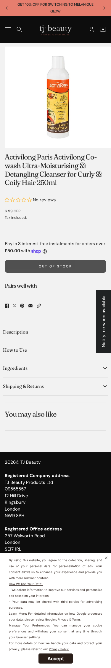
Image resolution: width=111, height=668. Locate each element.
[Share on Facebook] (7, 305)
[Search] (19, 29)
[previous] (6, 7)
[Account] (92, 29)
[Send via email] (30, 305)
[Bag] (103, 29)
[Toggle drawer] (8, 29)
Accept (55, 658)
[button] (39, 305)
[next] (104, 7)
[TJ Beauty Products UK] (55, 29)
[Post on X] (14, 305)
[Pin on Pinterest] (22, 305)
